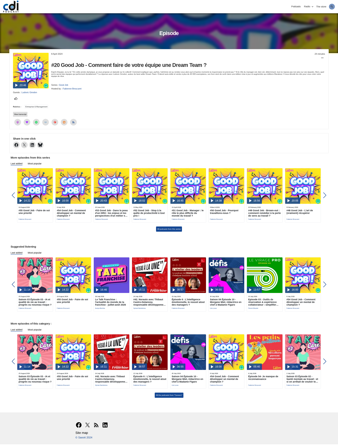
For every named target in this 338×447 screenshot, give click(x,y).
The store (321, 6)
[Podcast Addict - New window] (64, 122)
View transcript (20, 114)
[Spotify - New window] (36, 122)
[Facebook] (78, 425)
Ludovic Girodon (29, 92)
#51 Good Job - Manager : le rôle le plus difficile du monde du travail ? (188, 213)
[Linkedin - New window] (32, 145)
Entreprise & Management (36, 107)
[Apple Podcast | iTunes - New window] (17, 122)
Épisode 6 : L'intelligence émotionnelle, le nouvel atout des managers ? (188, 302)
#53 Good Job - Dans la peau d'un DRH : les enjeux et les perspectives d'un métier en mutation (111, 213)
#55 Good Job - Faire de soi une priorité (34, 211)
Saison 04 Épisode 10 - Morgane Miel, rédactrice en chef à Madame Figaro (225, 302)
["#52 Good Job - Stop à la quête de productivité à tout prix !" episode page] (150, 203)
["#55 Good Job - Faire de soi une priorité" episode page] (35, 203)
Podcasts (296, 6)
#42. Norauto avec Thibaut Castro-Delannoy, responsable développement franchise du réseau (149, 302)
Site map (81, 433)
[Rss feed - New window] (73, 122)
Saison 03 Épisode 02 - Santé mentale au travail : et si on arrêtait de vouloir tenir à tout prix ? (302, 379)
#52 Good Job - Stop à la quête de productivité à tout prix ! (149, 213)
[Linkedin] (105, 425)
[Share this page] (322, 58)
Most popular (35, 163)
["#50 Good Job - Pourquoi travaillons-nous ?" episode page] (226, 203)
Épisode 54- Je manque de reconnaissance (263, 377)
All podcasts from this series (169, 229)
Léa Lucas (213, 308)
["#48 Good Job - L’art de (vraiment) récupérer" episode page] (303, 203)
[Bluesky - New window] (40, 145)
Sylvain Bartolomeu (139, 308)
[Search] (332, 7)
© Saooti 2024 (83, 437)
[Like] (16, 99)
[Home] (9, 7)
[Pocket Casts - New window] (55, 122)
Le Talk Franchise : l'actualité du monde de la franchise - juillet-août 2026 (110, 302)
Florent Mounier (253, 308)
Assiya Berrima (100, 308)
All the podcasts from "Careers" (169, 395)
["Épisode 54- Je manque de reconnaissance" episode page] (264, 369)
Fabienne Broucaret (72, 89)
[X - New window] (24, 145)
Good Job (63, 85)
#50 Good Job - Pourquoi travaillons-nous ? (224, 211)
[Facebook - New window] (16, 145)
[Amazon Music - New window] (45, 122)
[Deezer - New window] (27, 122)
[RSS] (96, 425)
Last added (16, 163)
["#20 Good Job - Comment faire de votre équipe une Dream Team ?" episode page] (31, 88)
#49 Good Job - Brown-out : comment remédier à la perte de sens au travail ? (264, 213)
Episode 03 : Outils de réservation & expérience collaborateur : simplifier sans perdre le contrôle (262, 302)
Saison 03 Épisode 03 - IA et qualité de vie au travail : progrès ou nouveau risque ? (35, 302)
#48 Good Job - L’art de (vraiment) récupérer (299, 211)
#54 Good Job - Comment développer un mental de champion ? (71, 213)
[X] (87, 425)
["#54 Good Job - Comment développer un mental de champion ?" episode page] (73, 203)
